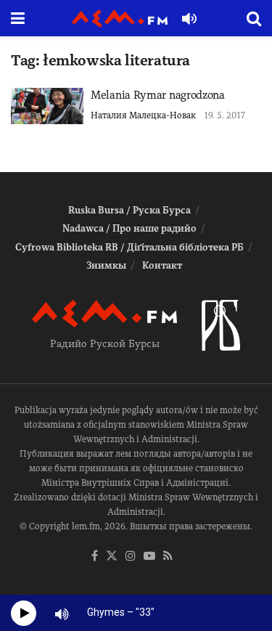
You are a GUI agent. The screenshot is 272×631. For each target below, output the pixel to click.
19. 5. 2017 (225, 115)
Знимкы (106, 265)
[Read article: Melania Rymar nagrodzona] (47, 106)
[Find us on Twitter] (112, 556)
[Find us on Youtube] (149, 556)
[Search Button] (254, 18)
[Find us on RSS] (168, 556)
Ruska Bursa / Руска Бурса (129, 210)
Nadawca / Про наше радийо (129, 228)
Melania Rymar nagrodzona (158, 95)
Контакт (162, 265)
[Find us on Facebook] (94, 556)
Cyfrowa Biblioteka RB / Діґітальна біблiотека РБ (129, 247)
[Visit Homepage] (120, 18)
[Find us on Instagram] (130, 556)
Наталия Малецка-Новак (143, 115)
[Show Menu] (18, 18)
